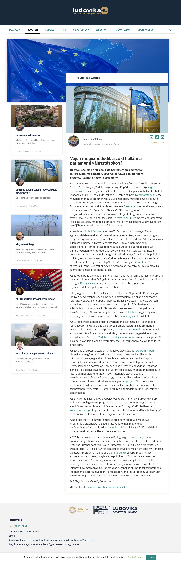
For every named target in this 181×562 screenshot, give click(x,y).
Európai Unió (94, 487)
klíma (105, 487)
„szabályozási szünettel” (127, 329)
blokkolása (130, 312)
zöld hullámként (92, 231)
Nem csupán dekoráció (28, 135)
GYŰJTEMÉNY (81, 30)
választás (114, 487)
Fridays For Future (124, 218)
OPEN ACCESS (146, 30)
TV (64, 30)
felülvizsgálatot (129, 316)
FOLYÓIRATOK (123, 30)
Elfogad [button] (151, 557)
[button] (151, 137)
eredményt (132, 206)
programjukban (144, 350)
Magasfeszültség (25, 244)
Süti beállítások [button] (135, 557)
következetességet (80, 410)
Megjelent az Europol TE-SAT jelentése (36, 353)
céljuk (122, 452)
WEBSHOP (101, 30)
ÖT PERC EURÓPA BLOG (86, 78)
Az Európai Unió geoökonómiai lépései (36, 298)
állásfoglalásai (86, 283)
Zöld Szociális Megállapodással (116, 337)
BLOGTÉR (32, 30)
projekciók (132, 381)
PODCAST (50, 30)
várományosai (140, 437)
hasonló (113, 427)
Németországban (145, 195)
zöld (122, 487)
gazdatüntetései (138, 262)
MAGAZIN (14, 30)
